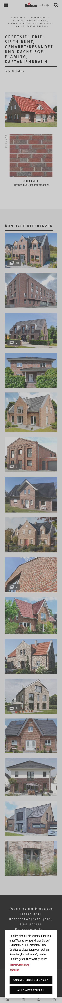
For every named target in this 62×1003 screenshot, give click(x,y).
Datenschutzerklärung (19, 964)
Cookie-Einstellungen (31, 979)
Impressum (15, 969)
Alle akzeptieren (31, 990)
